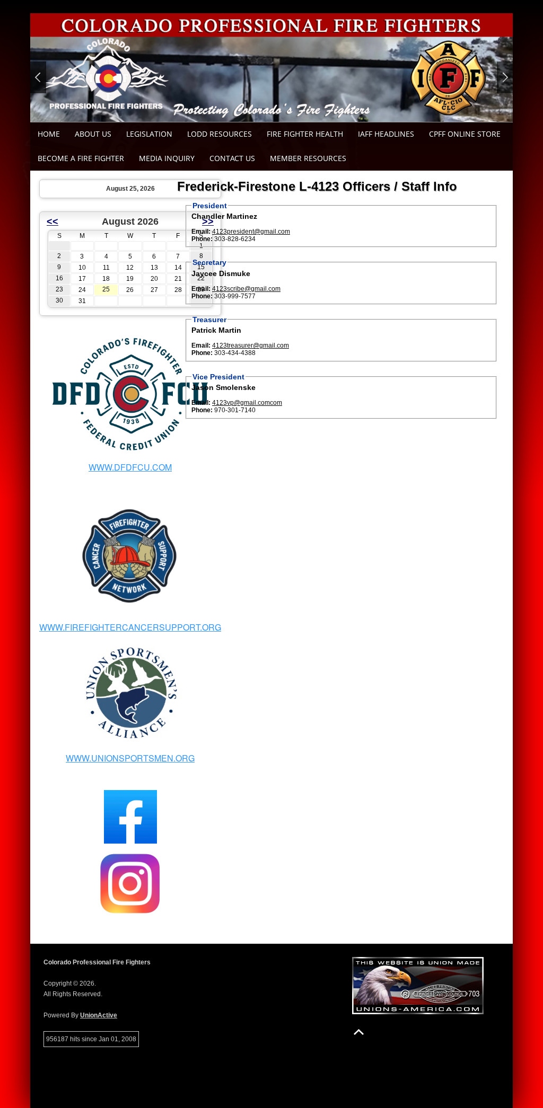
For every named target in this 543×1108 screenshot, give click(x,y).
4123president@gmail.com (251, 231)
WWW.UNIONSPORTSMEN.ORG (130, 758)
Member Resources (308, 158)
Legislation (149, 134)
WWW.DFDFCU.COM (130, 467)
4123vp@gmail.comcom (247, 402)
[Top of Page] (358, 1032)
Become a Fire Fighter (81, 158)
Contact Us (232, 158)
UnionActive (98, 1015)
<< (52, 221)
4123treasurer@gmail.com (250, 345)
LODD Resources (219, 134)
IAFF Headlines (386, 134)
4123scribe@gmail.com (246, 288)
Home (49, 134)
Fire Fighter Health (305, 134)
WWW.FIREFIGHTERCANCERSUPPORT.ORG (130, 627)
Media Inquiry (167, 158)
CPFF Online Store (465, 134)
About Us (93, 134)
